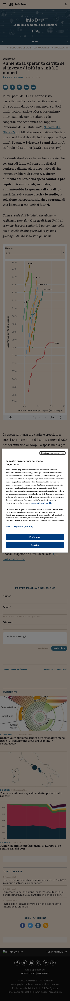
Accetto (35, 545)
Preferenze (35, 537)
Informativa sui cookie (41, 503)
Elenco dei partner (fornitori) (19, 526)
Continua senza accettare (52, 453)
